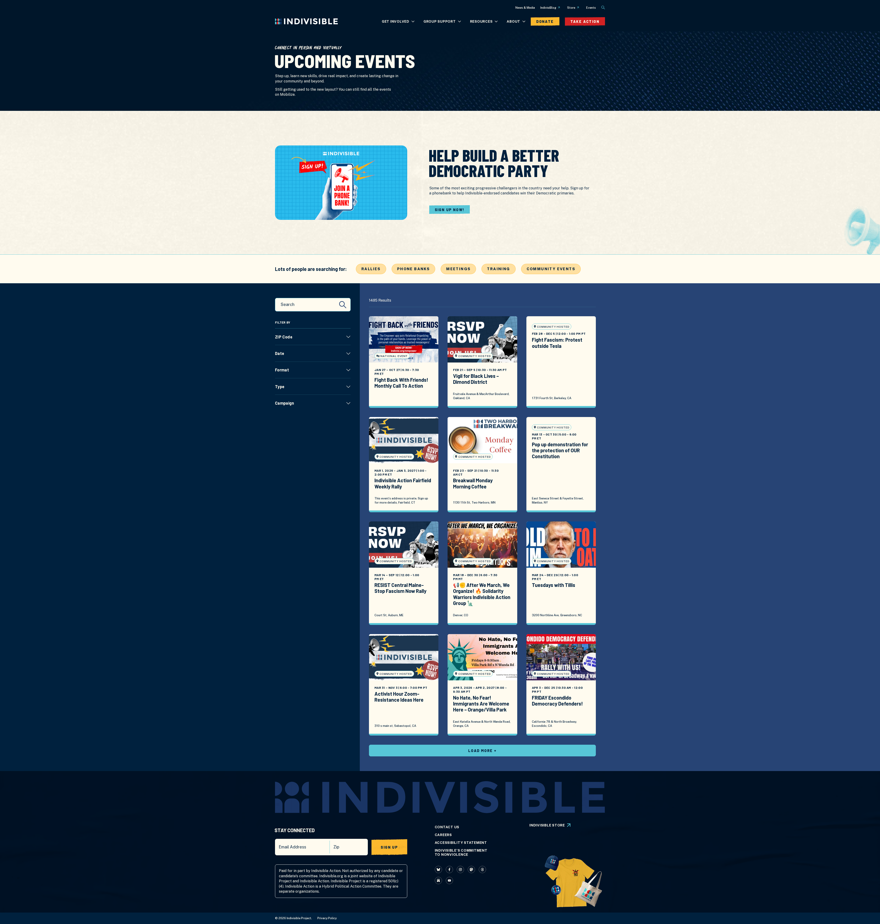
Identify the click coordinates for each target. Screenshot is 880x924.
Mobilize (287, 94)
